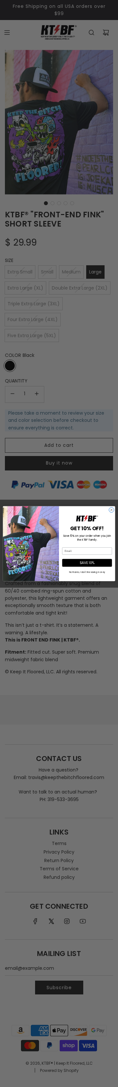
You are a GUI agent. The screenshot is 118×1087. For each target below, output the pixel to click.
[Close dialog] (111, 509)
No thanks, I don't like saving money (87, 572)
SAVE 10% (87, 562)
